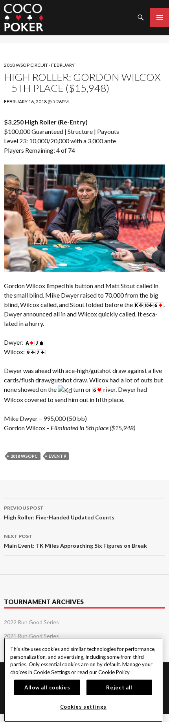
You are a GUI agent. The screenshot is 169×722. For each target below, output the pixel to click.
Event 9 (57, 456)
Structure (80, 131)
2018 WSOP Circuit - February (39, 65)
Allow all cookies (47, 687)
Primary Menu (159, 17)
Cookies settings (83, 707)
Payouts (108, 131)
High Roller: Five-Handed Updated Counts (59, 513)
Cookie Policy (114, 672)
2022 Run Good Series (31, 622)
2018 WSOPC (24, 456)
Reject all (119, 687)
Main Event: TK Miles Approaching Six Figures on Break (75, 541)
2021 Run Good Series (31, 635)
